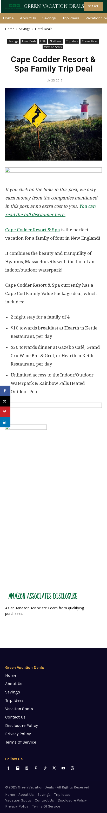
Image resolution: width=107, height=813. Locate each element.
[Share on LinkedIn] (5, 422)
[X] (54, 768)
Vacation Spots (53, 47)
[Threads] (72, 768)
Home (9, 29)
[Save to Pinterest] (5, 411)
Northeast (56, 41)
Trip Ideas (72, 41)
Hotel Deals (43, 29)
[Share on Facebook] (5, 391)
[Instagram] (26, 768)
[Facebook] (8, 768)
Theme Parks (89, 41)
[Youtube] (63, 768)
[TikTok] (45, 768)
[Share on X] (5, 401)
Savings (24, 29)
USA (42, 41)
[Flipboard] (17, 768)
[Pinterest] (36, 768)
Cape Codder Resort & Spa (32, 229)
